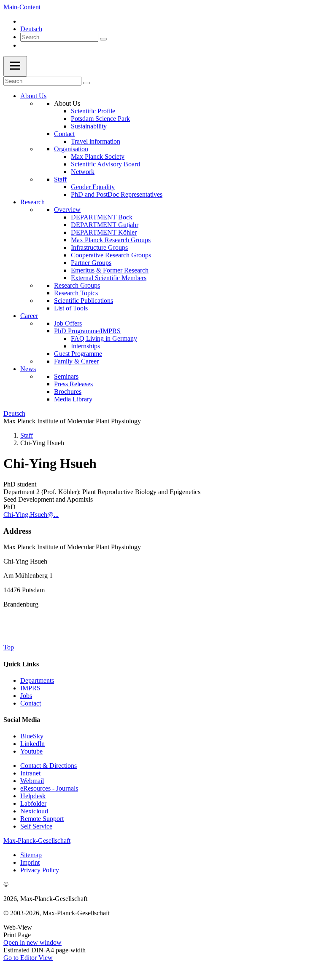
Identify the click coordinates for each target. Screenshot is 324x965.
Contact (64, 133)
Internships (85, 346)
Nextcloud (34, 811)
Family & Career (76, 361)
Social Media (21, 719)
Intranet (30, 773)
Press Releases (73, 384)
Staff (60, 179)
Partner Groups (91, 262)
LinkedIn (32, 743)
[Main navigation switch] (15, 66)
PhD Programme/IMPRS (87, 330)
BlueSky (31, 736)
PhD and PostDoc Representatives (116, 194)
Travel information (95, 141)
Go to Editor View (28, 957)
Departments (37, 680)
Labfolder (33, 803)
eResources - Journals (49, 788)
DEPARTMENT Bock (101, 217)
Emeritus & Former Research (109, 270)
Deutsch (31, 28)
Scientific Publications (83, 300)
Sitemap (31, 854)
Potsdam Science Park (100, 118)
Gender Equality (93, 186)
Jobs (26, 695)
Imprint (30, 862)
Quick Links (21, 664)
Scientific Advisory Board (105, 164)
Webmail (32, 780)
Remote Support (42, 818)
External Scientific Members (108, 277)
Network (82, 171)
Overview (67, 209)
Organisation (71, 148)
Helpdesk (33, 795)
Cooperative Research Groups (111, 255)
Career (29, 315)
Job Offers (68, 323)
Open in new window (32, 942)
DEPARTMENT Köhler (104, 232)
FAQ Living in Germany (104, 338)
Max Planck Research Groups (111, 239)
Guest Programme (78, 353)
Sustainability (89, 126)
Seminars (66, 376)
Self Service (36, 826)
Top (8, 647)
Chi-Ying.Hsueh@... (31, 514)
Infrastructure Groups (99, 247)
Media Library (73, 399)
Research (32, 202)
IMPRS (30, 688)
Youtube (31, 751)
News (28, 368)
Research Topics (76, 293)
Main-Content (21, 7)
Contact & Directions (48, 765)
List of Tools (71, 308)
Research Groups (77, 285)
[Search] (103, 39)
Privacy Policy (39, 870)
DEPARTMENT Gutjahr (104, 224)
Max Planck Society (97, 156)
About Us (33, 95)
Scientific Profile (93, 111)
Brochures (67, 391)
